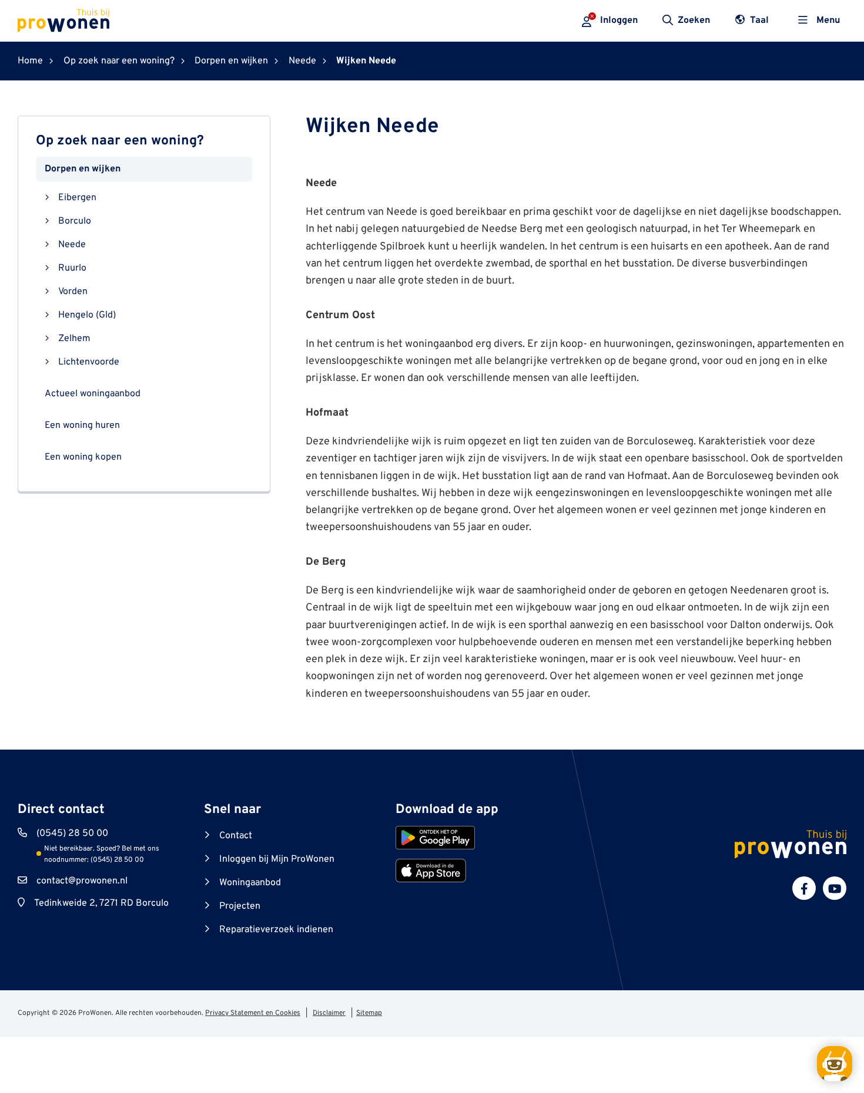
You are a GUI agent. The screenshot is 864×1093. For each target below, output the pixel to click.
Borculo (74, 221)
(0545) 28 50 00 (72, 833)
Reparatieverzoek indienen (276, 930)
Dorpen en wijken (82, 168)
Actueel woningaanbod (92, 393)
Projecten (239, 906)
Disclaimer (329, 1013)
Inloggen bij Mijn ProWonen (276, 859)
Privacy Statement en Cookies (252, 1013)
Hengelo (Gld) (87, 315)
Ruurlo (72, 268)
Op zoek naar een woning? (120, 141)
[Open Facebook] (804, 888)
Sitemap (369, 1013)
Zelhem (74, 338)
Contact (235, 836)
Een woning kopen (83, 457)
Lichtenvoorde (88, 361)
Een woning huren (82, 425)
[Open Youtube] (834, 888)
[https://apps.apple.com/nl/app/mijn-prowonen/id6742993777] (431, 870)
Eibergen (77, 197)
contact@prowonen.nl (82, 881)
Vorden (73, 291)
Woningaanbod (250, 883)
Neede (72, 244)
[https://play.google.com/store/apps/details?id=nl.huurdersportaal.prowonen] (435, 837)
